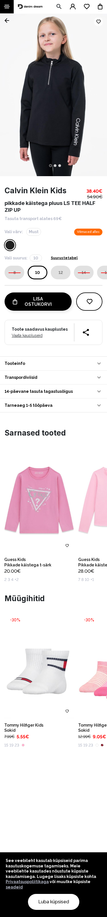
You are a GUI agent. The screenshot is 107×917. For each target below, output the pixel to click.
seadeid (14, 887)
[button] (53, 363)
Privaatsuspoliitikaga (27, 881)
